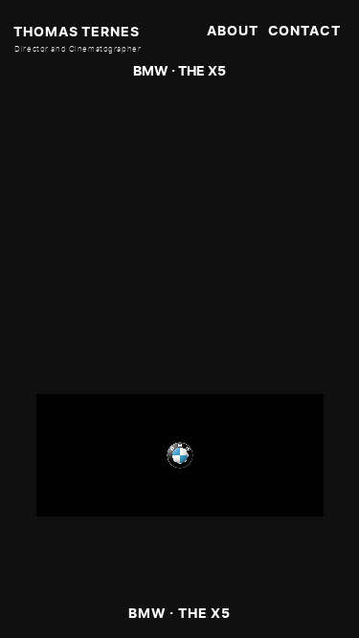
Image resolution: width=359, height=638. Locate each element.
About (232, 30)
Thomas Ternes (76, 31)
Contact (304, 30)
